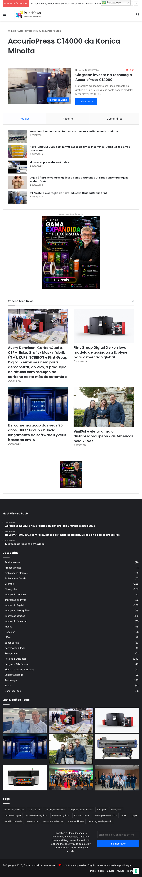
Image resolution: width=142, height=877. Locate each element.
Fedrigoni (101, 809)
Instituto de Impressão (73, 865)
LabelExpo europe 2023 (105, 815)
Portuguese (113, 2)
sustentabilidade (76, 821)
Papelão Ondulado (15, 648)
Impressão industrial (16, 621)
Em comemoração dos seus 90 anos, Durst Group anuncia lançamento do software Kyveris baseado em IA (37, 432)
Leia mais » (86, 101)
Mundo (8, 626)
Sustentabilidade (14, 674)
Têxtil (8, 685)
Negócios (10, 632)
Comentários (114, 118)
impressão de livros (15, 599)
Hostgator (128, 865)
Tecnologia (11, 680)
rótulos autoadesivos (53, 821)
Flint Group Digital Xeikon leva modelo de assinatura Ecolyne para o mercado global (100, 352)
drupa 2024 (34, 809)
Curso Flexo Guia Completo (71, 214)
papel (134, 815)
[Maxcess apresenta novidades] (17, 167)
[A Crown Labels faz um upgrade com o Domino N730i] (25, 720)
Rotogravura (12, 653)
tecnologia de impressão (100, 821)
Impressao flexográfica (17, 610)
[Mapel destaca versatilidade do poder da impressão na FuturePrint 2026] (117, 746)
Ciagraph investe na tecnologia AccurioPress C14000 (103, 77)
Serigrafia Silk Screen (17, 664)
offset (8, 637)
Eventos (9, 583)
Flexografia (11, 589)
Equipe (110, 870)
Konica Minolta (81, 815)
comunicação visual (14, 809)
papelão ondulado (13, 821)
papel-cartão (12, 642)
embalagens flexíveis (55, 809)
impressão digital (13, 815)
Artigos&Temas (13, 567)
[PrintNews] (27, 14)
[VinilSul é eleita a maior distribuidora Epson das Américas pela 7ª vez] (104, 407)
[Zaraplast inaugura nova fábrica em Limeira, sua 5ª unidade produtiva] (17, 136)
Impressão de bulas (15, 594)
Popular (24, 118)
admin (81, 70)
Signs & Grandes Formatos (19, 669)
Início (13, 30)
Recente (68, 118)
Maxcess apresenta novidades (49, 162)
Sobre (101, 870)
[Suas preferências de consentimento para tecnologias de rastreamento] (136, 871)
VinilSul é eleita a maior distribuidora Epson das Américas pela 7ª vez (104, 436)
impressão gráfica (60, 815)
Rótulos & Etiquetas (15, 658)
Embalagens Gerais (15, 578)
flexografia (116, 809)
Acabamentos (12, 562)
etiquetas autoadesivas (81, 809)
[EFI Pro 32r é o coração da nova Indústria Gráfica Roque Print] (17, 197)
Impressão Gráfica (15, 616)
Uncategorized (13, 691)
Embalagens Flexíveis (16, 573)
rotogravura (32, 821)
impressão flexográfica (36, 815)
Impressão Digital (14, 605)
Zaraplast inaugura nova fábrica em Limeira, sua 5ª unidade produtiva (74, 131)
